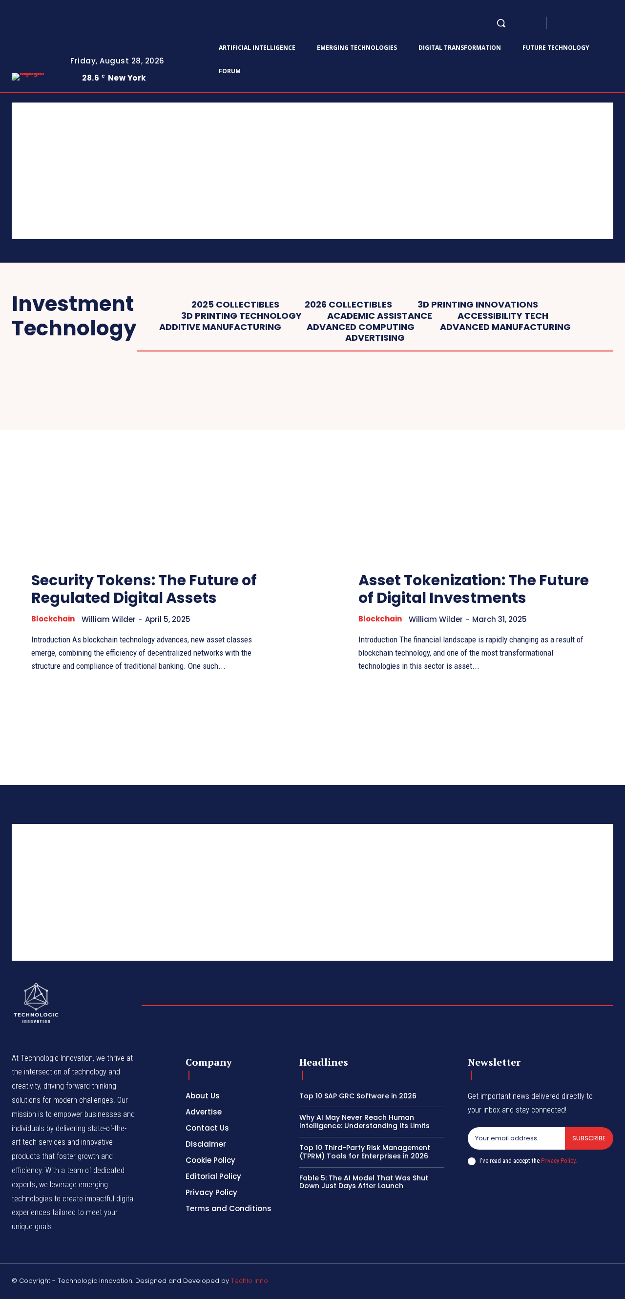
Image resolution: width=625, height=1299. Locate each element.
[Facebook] (562, 23)
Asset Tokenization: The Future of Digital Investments (473, 589)
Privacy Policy (558, 1160)
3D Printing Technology (241, 315)
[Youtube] (609, 1282)
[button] (501, 23)
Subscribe (589, 1138)
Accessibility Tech (503, 315)
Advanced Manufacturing (505, 327)
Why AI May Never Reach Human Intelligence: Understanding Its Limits (364, 1122)
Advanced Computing (361, 327)
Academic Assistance (379, 315)
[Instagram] (574, 23)
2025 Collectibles (235, 304)
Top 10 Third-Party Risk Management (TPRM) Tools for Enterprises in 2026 (364, 1152)
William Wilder (109, 619)
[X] (609, 23)
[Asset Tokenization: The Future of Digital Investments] (476, 470)
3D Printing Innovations (477, 304)
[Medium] (598, 23)
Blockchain (53, 619)
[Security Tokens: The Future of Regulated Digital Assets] (149, 470)
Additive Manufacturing (220, 327)
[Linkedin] (586, 23)
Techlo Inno (249, 1280)
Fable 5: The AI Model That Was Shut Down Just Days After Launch (363, 1182)
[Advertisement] (305, 171)
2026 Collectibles (348, 304)
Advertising (375, 337)
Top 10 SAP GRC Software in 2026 (358, 1096)
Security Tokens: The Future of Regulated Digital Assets (144, 589)
